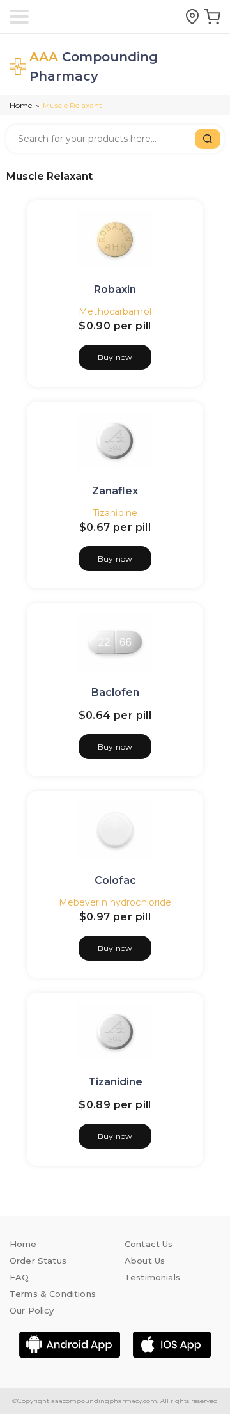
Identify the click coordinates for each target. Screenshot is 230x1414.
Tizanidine (115, 513)
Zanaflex (115, 491)
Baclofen (115, 692)
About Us (145, 1260)
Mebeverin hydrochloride (115, 902)
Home (21, 105)
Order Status (38, 1260)
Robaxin (115, 289)
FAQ (19, 1277)
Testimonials (152, 1277)
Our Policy (32, 1310)
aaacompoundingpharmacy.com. (103, 1401)
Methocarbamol (115, 311)
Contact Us (149, 1244)
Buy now (115, 357)
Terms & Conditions (53, 1294)
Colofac (115, 880)
